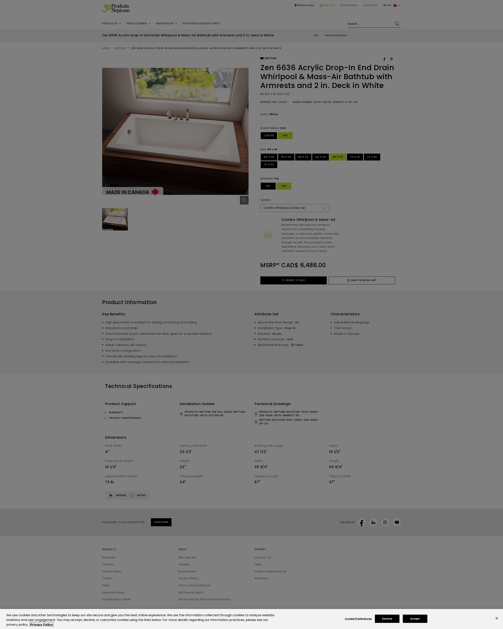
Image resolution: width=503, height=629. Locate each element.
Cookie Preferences (358, 619)
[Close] (496, 618)
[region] (251, 619)
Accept (415, 619)
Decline (387, 619)
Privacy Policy (41, 624)
